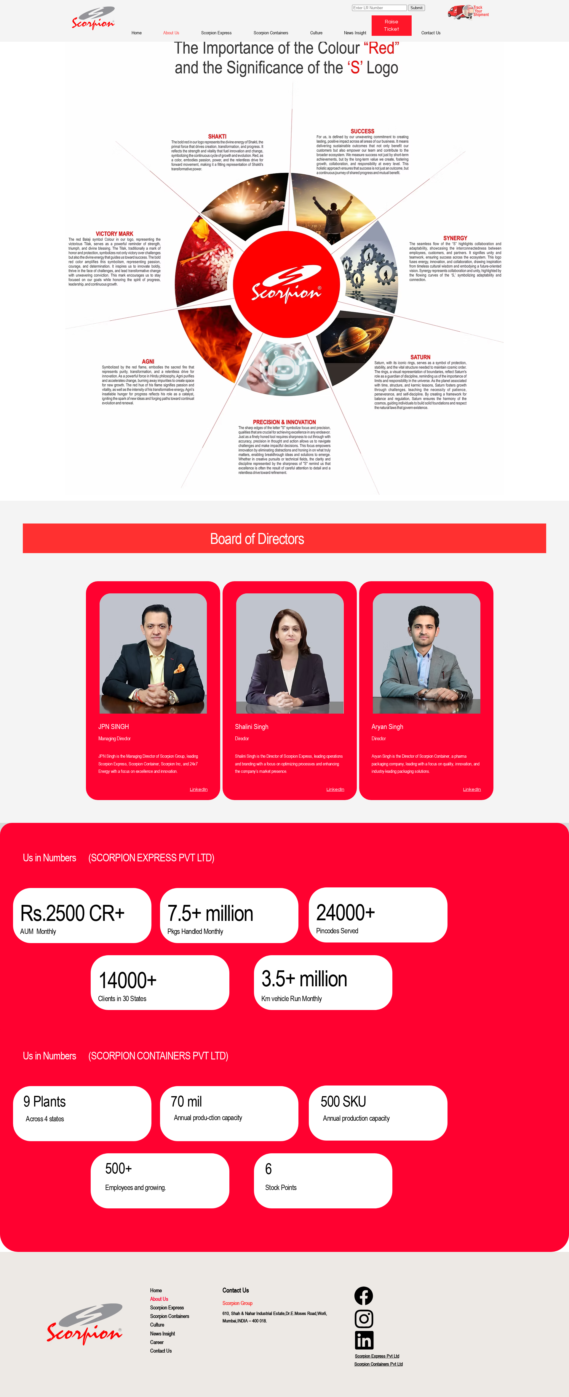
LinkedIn (199, 789)
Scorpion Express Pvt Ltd (377, 1356)
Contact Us (161, 1350)
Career (157, 1342)
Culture (157, 1324)
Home (156, 1290)
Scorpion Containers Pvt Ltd (378, 1364)
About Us (159, 1298)
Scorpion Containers (169, 1316)
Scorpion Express (167, 1307)
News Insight (162, 1333)
